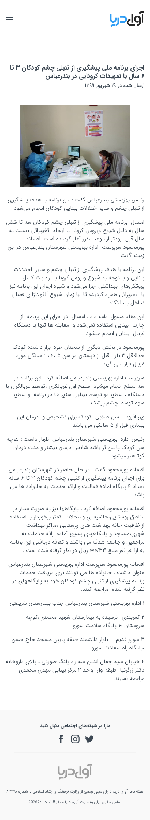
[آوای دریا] (127, 26)
